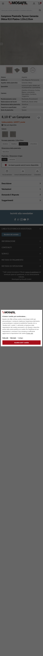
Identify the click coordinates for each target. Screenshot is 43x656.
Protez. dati (29, 333)
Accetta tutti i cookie (21, 343)
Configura (20, 338)
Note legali (13, 338)
